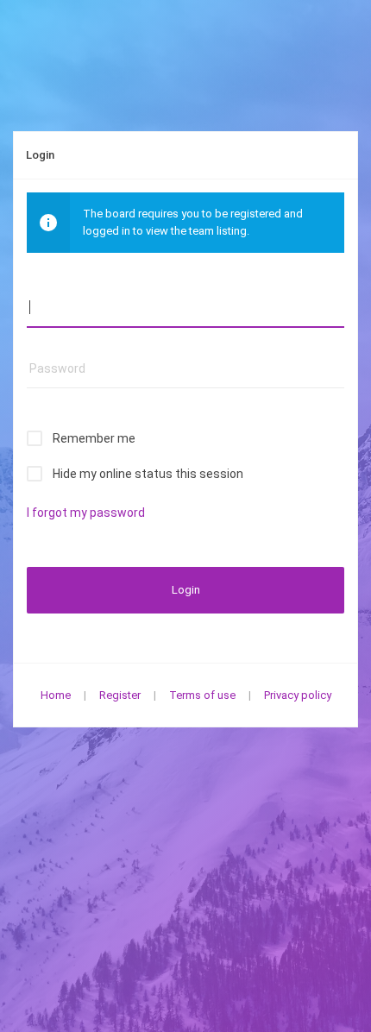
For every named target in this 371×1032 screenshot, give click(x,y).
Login (186, 589)
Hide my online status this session (148, 474)
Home (56, 695)
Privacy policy (297, 695)
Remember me (94, 438)
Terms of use (202, 695)
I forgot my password (86, 512)
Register (120, 695)
